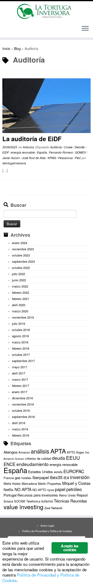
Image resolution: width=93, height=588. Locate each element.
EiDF (6, 152)
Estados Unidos (40, 471)
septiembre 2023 (23, 261)
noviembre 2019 (23, 317)
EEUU (73, 457)
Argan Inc (82, 452)
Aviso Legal (47, 525)
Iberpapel (40, 477)
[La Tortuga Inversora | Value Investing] (46, 11)
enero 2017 (19, 392)
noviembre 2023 (23, 249)
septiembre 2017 (23, 360)
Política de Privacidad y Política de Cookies (47, 531)
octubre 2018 (21, 329)
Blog (17, 48)
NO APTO (39, 489)
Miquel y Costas (76, 483)
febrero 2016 (20, 435)
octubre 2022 (21, 267)
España (42, 152)
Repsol (82, 494)
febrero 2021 (20, 298)
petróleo (74, 489)
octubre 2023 (21, 255)
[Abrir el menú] (85, 28)
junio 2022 (19, 280)
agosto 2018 (20, 336)
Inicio (6, 48)
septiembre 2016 (23, 416)
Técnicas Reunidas (70, 501)
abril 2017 (18, 373)
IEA (66, 477)
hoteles (26, 478)
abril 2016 (18, 423)
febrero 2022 (20, 292)
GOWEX (81, 152)
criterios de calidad (38, 458)
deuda (58, 457)
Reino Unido (67, 495)
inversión (79, 477)
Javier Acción (11, 158)
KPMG (52, 158)
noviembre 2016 (23, 404)
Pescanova (65, 158)
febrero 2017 (20, 385)
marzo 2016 (20, 429)
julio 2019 (18, 323)
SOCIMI (19, 501)
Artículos (29, 147)
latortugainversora (14, 163)
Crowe (68, 147)
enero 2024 (19, 243)
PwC (78, 158)
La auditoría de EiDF (32, 138)
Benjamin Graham (14, 458)
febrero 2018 (20, 348)
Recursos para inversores (37, 494)
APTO (71, 452)
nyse (50, 489)
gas (18, 477)
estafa (58, 472)
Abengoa (10, 451)
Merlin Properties (49, 483)
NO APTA (23, 489)
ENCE (10, 464)
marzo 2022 (20, 286)
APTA (58, 450)
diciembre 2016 (22, 398)
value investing (23, 506)
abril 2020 (18, 305)
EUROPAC (73, 471)
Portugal (10, 494)
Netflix (9, 489)
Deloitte (80, 147)
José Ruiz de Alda (34, 158)
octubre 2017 (21, 354)
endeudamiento (32, 464)
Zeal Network (53, 508)
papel (60, 489)
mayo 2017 (19, 367)
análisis (40, 451)
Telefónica (33, 501)
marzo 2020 (20, 311)
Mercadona (29, 483)
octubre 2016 (21, 410)
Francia (9, 478)
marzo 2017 (20, 379)
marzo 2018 (20, 342)
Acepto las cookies (69, 547)
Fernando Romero (61, 152)
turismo (47, 500)
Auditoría (56, 147)
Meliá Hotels (12, 483)
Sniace (8, 501)
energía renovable (23, 152)
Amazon (24, 452)
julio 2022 (18, 274)
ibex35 (56, 477)
